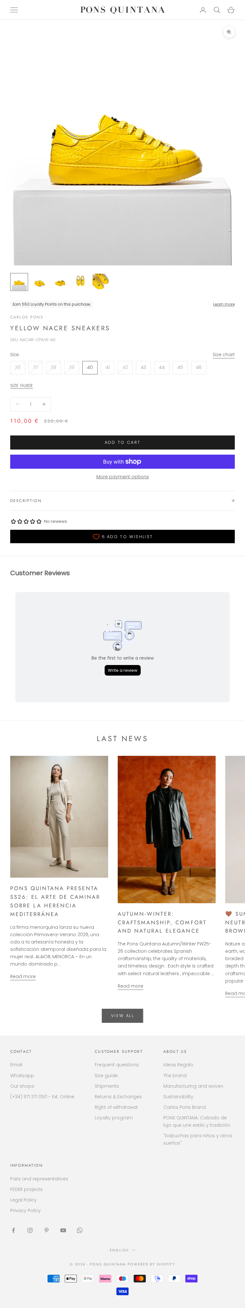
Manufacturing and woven (193, 1086)
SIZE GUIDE (21, 385)
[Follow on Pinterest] (46, 1230)
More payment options (122, 477)
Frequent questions (117, 1064)
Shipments (107, 1086)
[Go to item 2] (39, 282)
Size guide (106, 1075)
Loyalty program (114, 1118)
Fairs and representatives (39, 1179)
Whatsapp (22, 1075)
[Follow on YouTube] (63, 1230)
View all (122, 1016)
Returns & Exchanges (118, 1096)
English (119, 1250)
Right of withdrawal (116, 1107)
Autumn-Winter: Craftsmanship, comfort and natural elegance (162, 922)
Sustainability (178, 1096)
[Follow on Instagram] (30, 1230)
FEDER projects (26, 1189)
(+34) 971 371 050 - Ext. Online (42, 1096)
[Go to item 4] (80, 282)
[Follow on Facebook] (13, 1230)
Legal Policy (23, 1200)
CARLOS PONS (26, 317)
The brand (175, 1075)
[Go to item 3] (60, 282)
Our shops (22, 1086)
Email (16, 1064)
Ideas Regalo (178, 1064)
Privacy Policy (25, 1210)
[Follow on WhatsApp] (80, 1230)
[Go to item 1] (19, 282)
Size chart (224, 354)
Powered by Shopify (151, 1264)
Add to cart (123, 442)
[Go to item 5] (101, 282)
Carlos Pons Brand (184, 1107)
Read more (23, 976)
